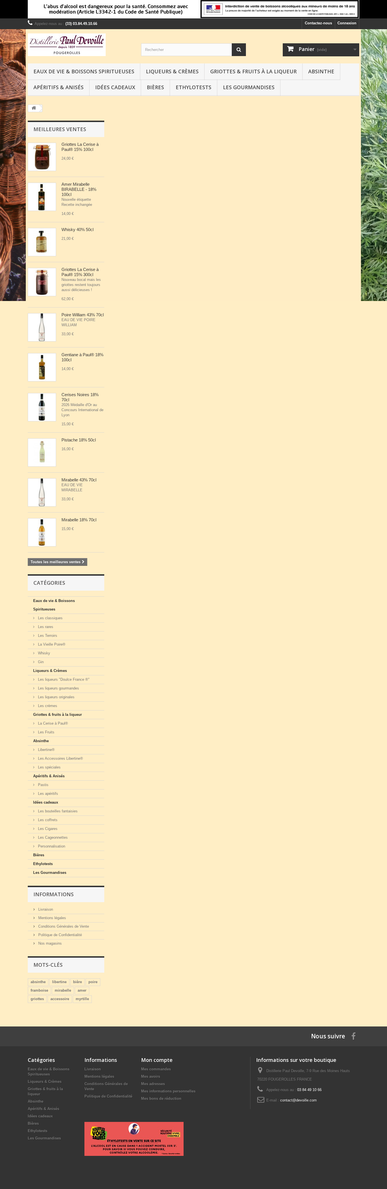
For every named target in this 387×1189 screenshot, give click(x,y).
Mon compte (157, 1059)
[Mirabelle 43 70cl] (42, 492)
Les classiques (50, 618)
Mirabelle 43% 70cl (78, 479)
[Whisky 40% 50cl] (42, 242)
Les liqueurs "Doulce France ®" (63, 679)
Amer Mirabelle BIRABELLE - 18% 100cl (78, 189)
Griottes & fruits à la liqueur (253, 71)
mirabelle (63, 990)
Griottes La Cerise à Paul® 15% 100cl (80, 147)
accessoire (59, 999)
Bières (155, 87)
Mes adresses (153, 1084)
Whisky (43, 653)
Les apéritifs (47, 793)
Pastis (42, 785)
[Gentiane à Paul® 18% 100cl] (42, 367)
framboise (39, 990)
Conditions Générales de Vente (63, 926)
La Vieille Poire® (51, 644)
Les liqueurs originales (56, 697)
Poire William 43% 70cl (82, 314)
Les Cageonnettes (52, 837)
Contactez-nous (318, 23)
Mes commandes (156, 1069)
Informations (53, 894)
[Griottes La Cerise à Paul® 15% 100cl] (42, 157)
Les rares (45, 627)
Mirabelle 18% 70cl (78, 519)
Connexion (346, 23)
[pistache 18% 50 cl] (42, 452)
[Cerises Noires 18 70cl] (42, 407)
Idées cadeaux (115, 87)
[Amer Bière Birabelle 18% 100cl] (42, 197)
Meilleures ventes (59, 129)
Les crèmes (47, 706)
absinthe (38, 982)
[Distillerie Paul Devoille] (80, 44)
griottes (37, 999)
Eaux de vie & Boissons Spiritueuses (83, 71)
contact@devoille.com (298, 1100)
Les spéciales (49, 767)
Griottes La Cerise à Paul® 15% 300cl (80, 272)
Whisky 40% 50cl (77, 229)
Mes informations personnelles (168, 1091)
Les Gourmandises (249, 87)
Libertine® (46, 750)
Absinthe (321, 71)
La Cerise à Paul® (52, 723)
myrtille (82, 999)
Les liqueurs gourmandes (58, 688)
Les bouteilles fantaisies (57, 811)
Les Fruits (45, 732)
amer (82, 990)
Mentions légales (51, 918)
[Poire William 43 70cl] (42, 327)
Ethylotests (193, 87)
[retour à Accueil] (33, 108)
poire (92, 982)
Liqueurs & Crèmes (172, 71)
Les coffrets (47, 820)
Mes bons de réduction (161, 1098)
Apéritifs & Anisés (58, 87)
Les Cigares (47, 829)
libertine (59, 982)
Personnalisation (51, 846)
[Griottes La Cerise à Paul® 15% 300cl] (42, 282)
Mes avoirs (150, 1076)
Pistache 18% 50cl (78, 439)
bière (77, 982)
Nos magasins (49, 943)
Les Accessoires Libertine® (60, 758)
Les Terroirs (47, 635)
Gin (40, 662)
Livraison (45, 909)
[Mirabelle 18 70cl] (42, 532)
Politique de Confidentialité (59, 935)
